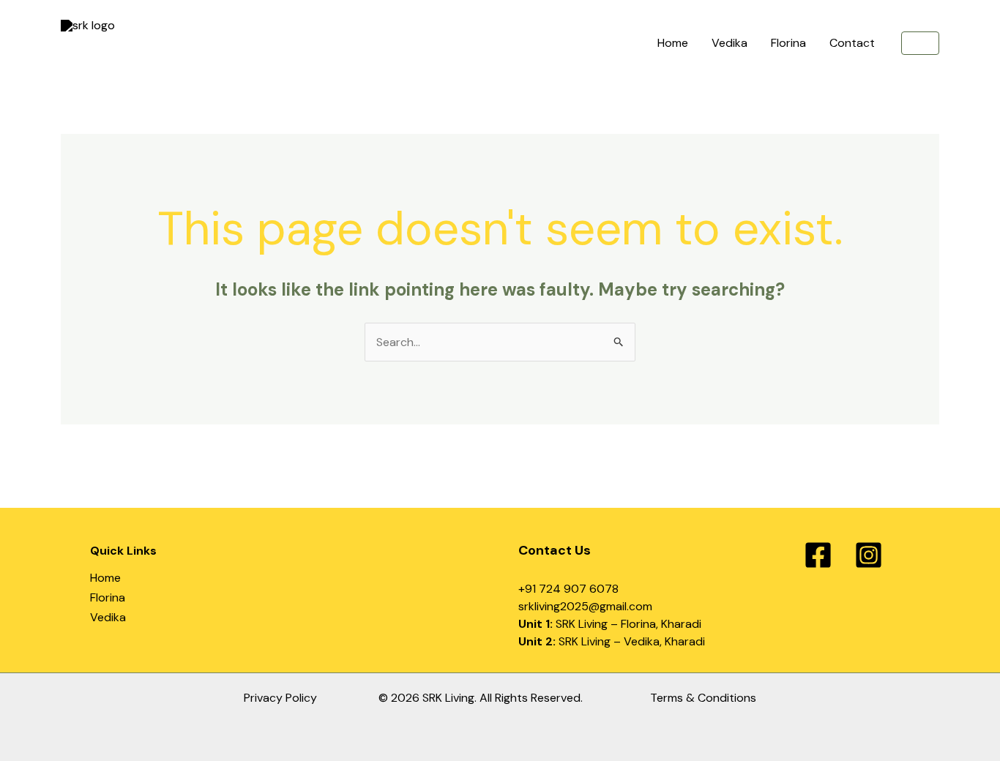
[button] (920, 43)
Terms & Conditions (703, 697)
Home (672, 42)
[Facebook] (818, 555)
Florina (788, 42)
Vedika (729, 42)
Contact (852, 42)
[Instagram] (868, 555)
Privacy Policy (280, 697)
